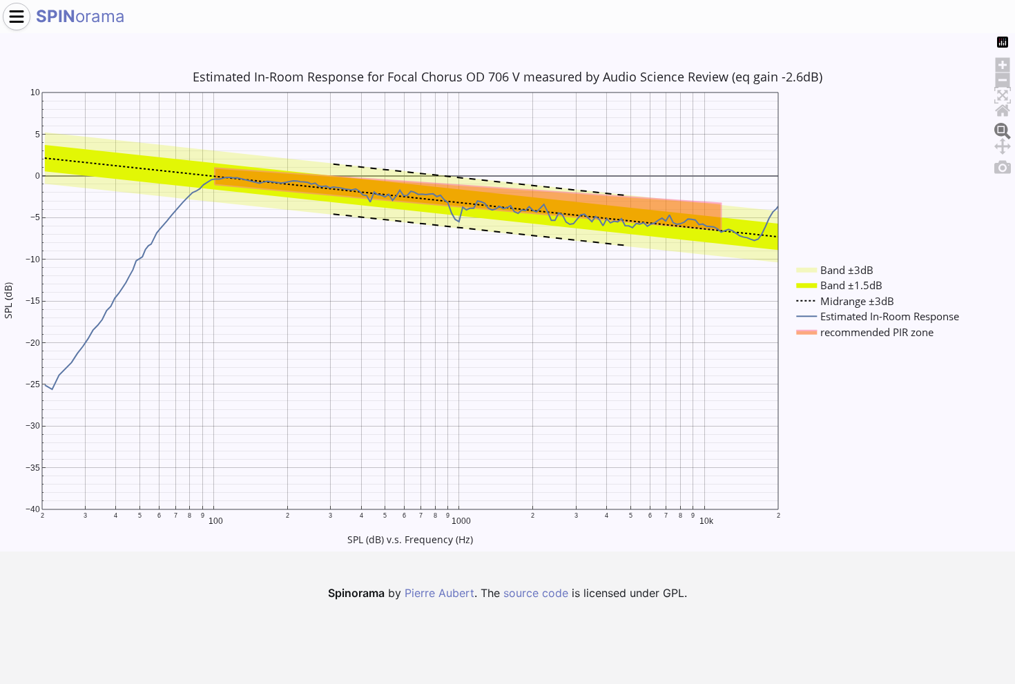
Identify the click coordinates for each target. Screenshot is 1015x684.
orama (80, 16)
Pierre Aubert (439, 593)
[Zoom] (1003, 129)
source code (535, 593)
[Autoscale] (1003, 93)
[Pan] (1003, 144)
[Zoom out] (1003, 78)
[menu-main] (16, 16)
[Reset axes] (1003, 108)
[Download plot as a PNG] (1003, 165)
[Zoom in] (1003, 62)
